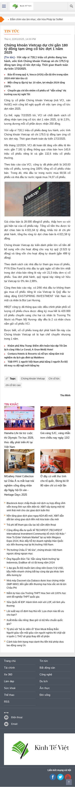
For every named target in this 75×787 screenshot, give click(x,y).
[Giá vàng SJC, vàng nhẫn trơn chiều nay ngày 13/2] (55, 430)
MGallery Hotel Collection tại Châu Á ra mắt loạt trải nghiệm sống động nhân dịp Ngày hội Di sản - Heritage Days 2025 (19, 485)
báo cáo (15, 164)
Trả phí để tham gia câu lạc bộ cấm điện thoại (31, 524)
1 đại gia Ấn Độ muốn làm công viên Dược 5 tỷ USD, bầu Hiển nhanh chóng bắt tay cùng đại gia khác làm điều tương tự (35, 572)
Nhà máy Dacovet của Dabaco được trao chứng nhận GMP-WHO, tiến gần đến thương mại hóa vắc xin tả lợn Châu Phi (36, 584)
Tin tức (11, 31)
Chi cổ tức (54, 378)
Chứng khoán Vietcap (33, 378)
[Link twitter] (60, 779)
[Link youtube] (53, 779)
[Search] (71, 6)
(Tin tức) (9, 57)
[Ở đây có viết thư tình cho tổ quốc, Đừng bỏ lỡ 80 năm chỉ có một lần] (55, 473)
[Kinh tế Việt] (21, 6)
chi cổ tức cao (13, 385)
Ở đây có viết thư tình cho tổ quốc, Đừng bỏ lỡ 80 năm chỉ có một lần (54, 481)
